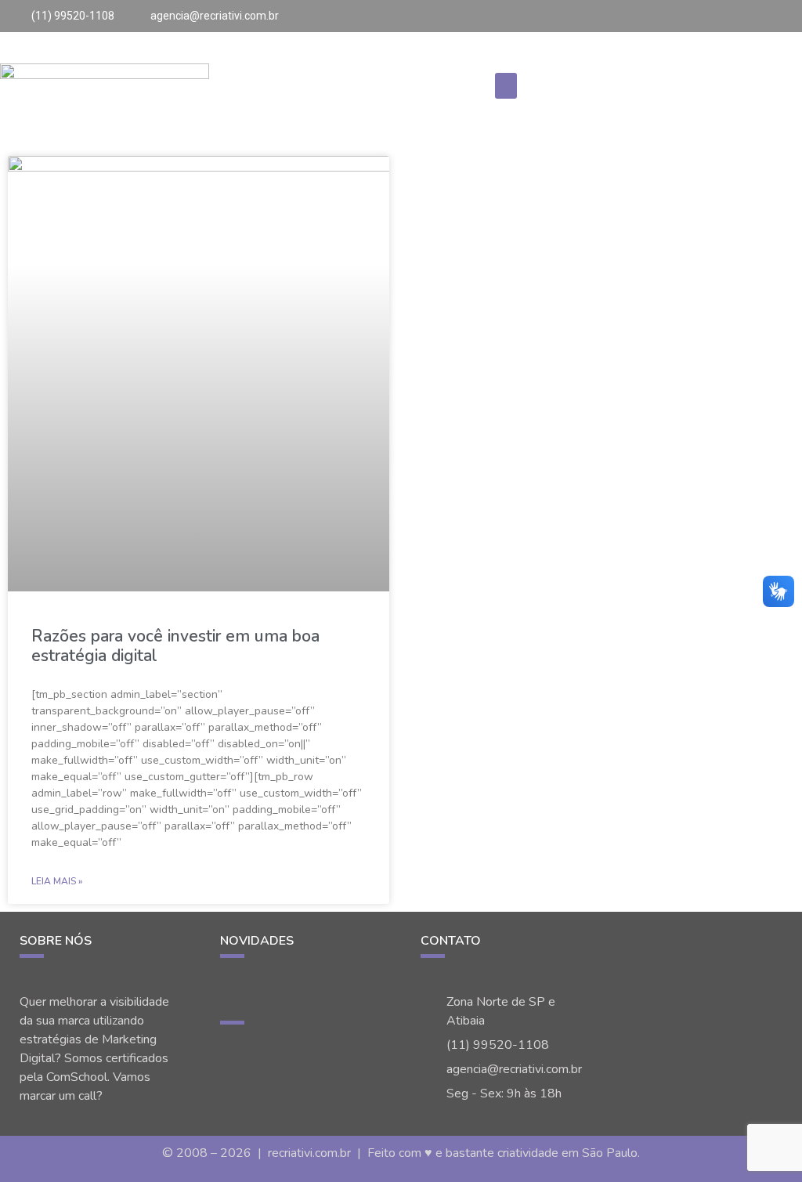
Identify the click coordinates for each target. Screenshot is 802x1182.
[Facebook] (771, 14)
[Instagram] (738, 14)
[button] (506, 86)
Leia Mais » (56, 881)
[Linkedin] (788, 14)
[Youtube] (755, 14)
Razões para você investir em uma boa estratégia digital (175, 646)
